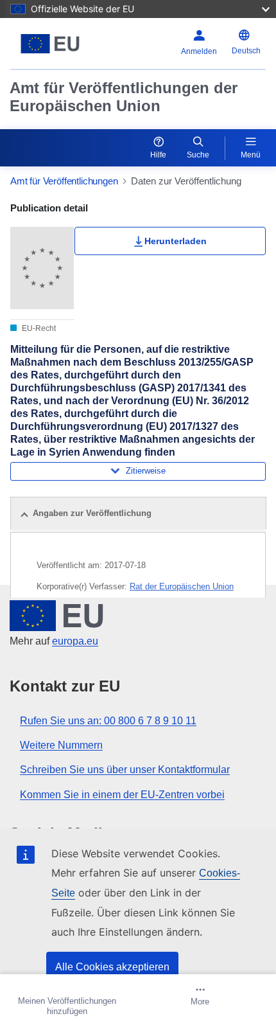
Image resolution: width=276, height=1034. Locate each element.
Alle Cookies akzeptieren (112, 966)
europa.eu (75, 641)
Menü (251, 154)
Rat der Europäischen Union (182, 586)
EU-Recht (38, 328)
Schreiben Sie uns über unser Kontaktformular (125, 769)
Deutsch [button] (246, 50)
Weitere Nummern (61, 745)
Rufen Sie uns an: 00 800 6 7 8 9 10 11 (108, 720)
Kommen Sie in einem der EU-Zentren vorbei (122, 794)
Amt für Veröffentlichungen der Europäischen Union (123, 96)
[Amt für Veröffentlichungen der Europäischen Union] (55, 43)
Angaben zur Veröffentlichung (92, 513)
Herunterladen (175, 241)
